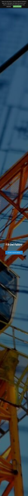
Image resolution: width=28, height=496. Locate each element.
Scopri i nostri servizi (14, 252)
